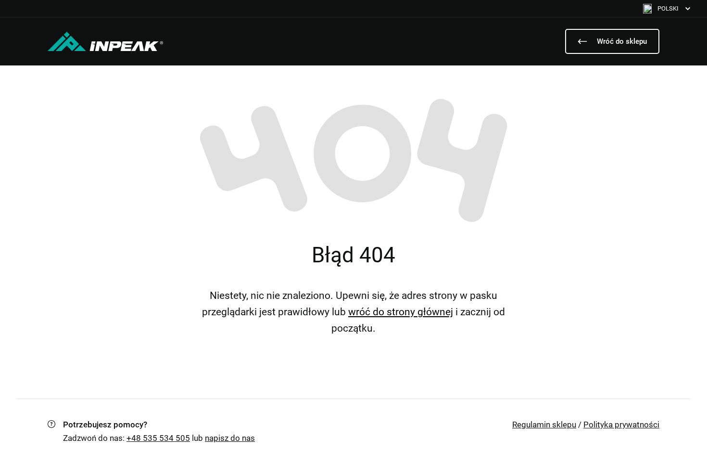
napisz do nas (230, 438)
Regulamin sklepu (544, 424)
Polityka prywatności (621, 424)
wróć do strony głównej (400, 312)
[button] (666, 8)
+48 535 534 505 (158, 438)
